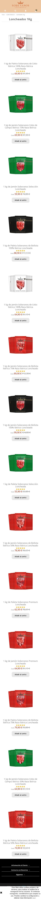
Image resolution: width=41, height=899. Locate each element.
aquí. (34, 898)
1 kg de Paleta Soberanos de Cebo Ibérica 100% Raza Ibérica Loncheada (20, 66)
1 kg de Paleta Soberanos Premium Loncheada (20, 603)
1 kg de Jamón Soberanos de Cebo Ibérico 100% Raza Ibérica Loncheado (20, 307)
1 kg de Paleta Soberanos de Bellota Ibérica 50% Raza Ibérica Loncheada (20, 841)
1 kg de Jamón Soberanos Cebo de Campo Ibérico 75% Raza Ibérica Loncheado (20, 127)
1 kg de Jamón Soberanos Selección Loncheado (20, 188)
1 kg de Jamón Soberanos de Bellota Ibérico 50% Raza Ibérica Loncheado (20, 544)
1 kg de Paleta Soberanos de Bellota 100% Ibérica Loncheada (20, 246)
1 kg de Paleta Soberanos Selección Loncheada (20, 485)
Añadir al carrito (20, 80)
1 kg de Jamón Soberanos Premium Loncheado (20, 662)
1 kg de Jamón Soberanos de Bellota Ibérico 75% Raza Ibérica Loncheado (20, 367)
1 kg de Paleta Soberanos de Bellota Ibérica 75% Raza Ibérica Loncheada (20, 721)
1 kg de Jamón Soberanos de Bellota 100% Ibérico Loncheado (20, 426)
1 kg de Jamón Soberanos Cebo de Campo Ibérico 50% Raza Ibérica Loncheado (20, 781)
